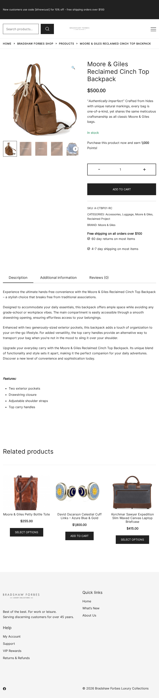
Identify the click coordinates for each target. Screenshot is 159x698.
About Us (89, 615)
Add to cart (122, 189)
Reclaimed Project (98, 218)
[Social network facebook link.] (4, 688)
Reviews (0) (99, 278)
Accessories (113, 214)
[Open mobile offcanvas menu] (153, 29)
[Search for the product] (47, 29)
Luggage (128, 214)
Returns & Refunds (16, 658)
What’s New (90, 608)
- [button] (99, 169)
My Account (12, 636)
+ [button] (144, 169)
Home (86, 601)
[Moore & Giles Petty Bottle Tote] (26, 492)
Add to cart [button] (79, 535)
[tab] (18, 278)
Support (9, 644)
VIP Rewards (12, 651)
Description (18, 278)
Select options (26, 532)
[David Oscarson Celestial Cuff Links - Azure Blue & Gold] (79, 492)
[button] (73, 67)
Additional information (58, 278)
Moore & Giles (143, 214)
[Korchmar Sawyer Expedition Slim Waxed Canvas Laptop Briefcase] (132, 492)
